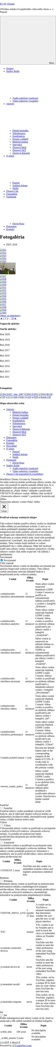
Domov (10, 68)
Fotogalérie (11, 194)
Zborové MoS (19, 147)
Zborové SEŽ (19, 150)
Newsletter (11, 446)
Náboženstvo (18, 133)
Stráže (15, 188)
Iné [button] (1, 1012)
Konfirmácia (18, 136)
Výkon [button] (3, 822)
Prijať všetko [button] (33, 501)
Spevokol (17, 144)
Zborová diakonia (21, 153)
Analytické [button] (5, 839)
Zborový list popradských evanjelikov (24, 474)
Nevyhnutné (10, 560)
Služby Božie (12, 465)
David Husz (18, 223)
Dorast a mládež (20, 139)
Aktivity (10, 409)
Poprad (15, 182)
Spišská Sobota (19, 185)
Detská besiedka (20, 130)
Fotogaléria (11, 440)
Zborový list (12, 191)
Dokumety (11, 226)
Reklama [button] (4, 878)
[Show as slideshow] (10, 315)
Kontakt (10, 229)
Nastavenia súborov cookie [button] (13, 501)
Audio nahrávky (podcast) (25, 98)
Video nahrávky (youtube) (25, 101)
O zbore (10, 448)
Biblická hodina (20, 141)
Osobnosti (11, 460)
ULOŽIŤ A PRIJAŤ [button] (10, 1042)
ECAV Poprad (7, 3)
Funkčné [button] (4, 805)
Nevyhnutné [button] (6, 557)
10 (12, 318)
